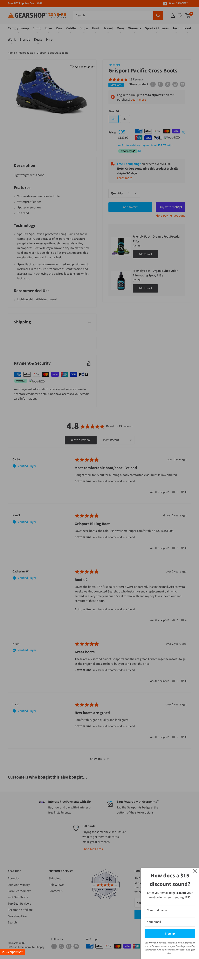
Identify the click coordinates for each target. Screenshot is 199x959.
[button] (12, 952)
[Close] (195, 871)
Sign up (170, 933)
